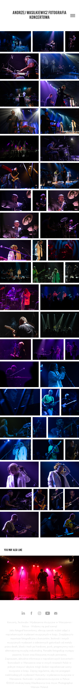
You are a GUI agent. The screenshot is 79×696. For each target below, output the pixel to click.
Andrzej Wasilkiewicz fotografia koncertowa (40, 15)
